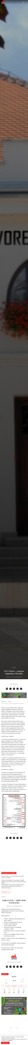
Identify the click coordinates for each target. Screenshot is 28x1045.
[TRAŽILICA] (23, 2)
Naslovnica (3, 701)
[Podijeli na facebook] (7, 688)
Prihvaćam (5, 1042)
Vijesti (14, 667)
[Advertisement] (14, 855)
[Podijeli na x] (10, 688)
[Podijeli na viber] (21, 688)
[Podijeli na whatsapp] (17, 688)
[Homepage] (3, 2)
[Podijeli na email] (14, 688)
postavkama (9, 1040)
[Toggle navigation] (26, 2)
